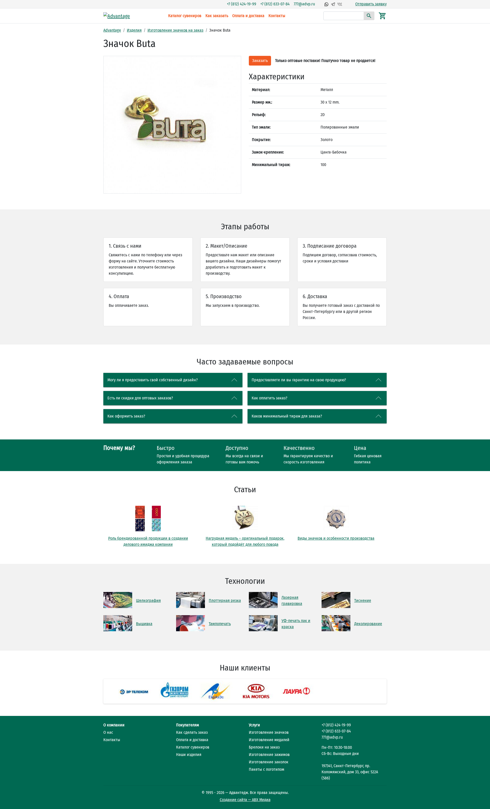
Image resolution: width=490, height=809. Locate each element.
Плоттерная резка (225, 600)
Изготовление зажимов (269, 754)
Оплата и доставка (248, 15)
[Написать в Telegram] (333, 4)
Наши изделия (188, 754)
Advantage (112, 30)
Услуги (254, 725)
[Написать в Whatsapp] (326, 4)
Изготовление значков (269, 732)
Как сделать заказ (192, 732)
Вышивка (144, 623)
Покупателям (187, 725)
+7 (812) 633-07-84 (275, 4)
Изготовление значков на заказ (175, 30)
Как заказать (216, 15)
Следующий (393, 691)
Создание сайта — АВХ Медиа (245, 799)
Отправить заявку (371, 4)
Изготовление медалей (269, 739)
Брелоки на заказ (264, 747)
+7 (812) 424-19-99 (241, 4)
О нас (108, 732)
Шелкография (148, 600)
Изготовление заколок (268, 762)
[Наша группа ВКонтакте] (339, 4)
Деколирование (368, 623)
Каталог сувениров (184, 15)
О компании (114, 725)
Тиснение (362, 600)
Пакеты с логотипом (266, 769)
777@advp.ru (304, 4)
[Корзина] (382, 15)
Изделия (134, 30)
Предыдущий (97, 691)
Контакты (276, 15)
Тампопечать (220, 623)
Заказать (260, 60)
